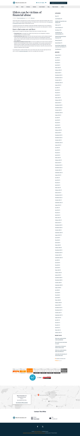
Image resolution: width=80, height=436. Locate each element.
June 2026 (57, 60)
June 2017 (57, 322)
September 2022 (58, 172)
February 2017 (57, 332)
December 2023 (58, 135)
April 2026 (57, 65)
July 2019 (57, 260)
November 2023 (58, 137)
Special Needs (58, 42)
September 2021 (58, 202)
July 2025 (57, 87)
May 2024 (57, 122)
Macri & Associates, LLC (21, 18)
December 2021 (58, 195)
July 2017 (57, 320)
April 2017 (57, 327)
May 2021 (57, 212)
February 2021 (58, 220)
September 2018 (58, 285)
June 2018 (57, 292)
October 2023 (57, 140)
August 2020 (57, 235)
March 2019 (57, 270)
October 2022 (57, 170)
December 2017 (58, 307)
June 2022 (57, 180)
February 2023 (58, 160)
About (22, 6)
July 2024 (57, 117)
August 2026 (57, 55)
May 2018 (57, 295)
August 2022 (57, 175)
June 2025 (57, 90)
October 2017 (57, 312)
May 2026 (57, 62)
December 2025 (58, 75)
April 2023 (57, 155)
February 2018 (58, 302)
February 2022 (58, 190)
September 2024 (58, 112)
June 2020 (57, 237)
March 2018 (57, 300)
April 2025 (57, 95)
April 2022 (57, 185)
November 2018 (58, 280)
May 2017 (57, 325)
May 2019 (57, 265)
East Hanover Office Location (22, 402)
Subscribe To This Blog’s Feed (60, 358)
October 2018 (57, 282)
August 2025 (57, 85)
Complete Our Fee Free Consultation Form (58, 2)
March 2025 (57, 97)
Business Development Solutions (40, 432)
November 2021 (58, 197)
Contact (62, 6)
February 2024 (58, 130)
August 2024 (57, 115)
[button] (79, 429)
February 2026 (58, 70)
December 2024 (58, 105)
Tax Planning (57, 49)
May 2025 (57, 92)
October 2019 (57, 255)
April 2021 (57, 215)
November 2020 (58, 227)
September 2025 (58, 82)
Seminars (34, 6)
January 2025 (57, 102)
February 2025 (58, 100)
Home (17, 6)
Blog (48, 6)
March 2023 (57, 157)
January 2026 (57, 72)
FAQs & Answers (55, 6)
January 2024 (57, 132)
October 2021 (57, 200)
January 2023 (57, 162)
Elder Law (32, 18)
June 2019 (57, 262)
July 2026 (57, 57)
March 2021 (57, 217)
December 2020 (58, 225)
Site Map (28, 432)
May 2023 (57, 152)
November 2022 (58, 167)
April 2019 (57, 267)
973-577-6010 (41, 2)
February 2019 (58, 272)
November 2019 (58, 252)
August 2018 (57, 287)
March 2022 (57, 187)
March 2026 (57, 67)
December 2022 (58, 165)
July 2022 (57, 177)
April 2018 (57, 297)
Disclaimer (24, 432)
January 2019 (57, 275)
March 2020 (57, 245)
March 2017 (57, 330)
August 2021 (57, 205)
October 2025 (57, 80)
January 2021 (57, 222)
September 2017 (58, 315)
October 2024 (57, 110)
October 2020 (57, 230)
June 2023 (57, 150)
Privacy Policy (32, 432)
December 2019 (58, 250)
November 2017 (58, 310)
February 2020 (58, 247)
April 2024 (57, 125)
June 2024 (57, 120)
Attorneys (28, 6)
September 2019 (58, 257)
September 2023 (58, 142)
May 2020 (57, 240)
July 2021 (57, 207)
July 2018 (57, 290)
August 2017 (57, 317)
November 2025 (58, 77)
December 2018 (58, 277)
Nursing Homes (58, 40)
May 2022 (57, 182)
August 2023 (57, 145)
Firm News (57, 30)
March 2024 (57, 127)
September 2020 (58, 232)
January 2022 (57, 192)
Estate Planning (58, 27)
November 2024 (58, 107)
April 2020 (57, 242)
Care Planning (57, 18)
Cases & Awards (42, 6)
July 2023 (57, 147)
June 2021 (57, 210)
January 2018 (57, 305)
